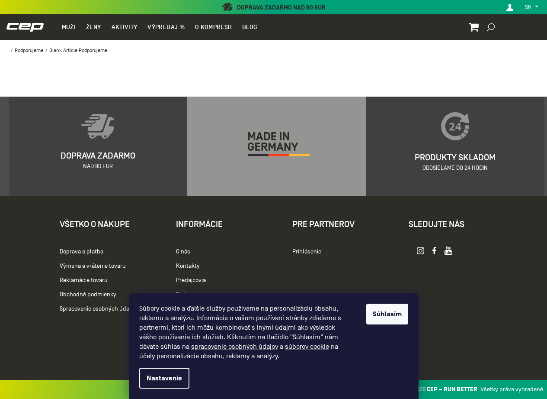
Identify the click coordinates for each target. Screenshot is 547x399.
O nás (183, 251)
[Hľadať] (490, 26)
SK (529, 7)
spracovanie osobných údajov (234, 346)
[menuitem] (69, 27)
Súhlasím (387, 314)
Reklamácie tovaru (84, 280)
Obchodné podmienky (88, 294)
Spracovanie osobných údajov (98, 308)
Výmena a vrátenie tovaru (93, 266)
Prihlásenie (306, 251)
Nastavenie (164, 378)
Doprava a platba (81, 251)
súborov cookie (307, 346)
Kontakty (188, 266)
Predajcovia (191, 280)
